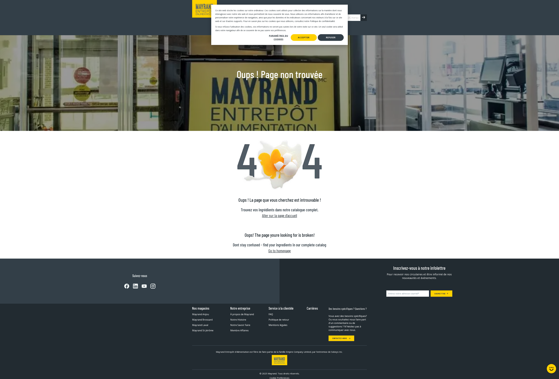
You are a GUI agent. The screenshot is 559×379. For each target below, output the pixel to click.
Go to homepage (279, 250)
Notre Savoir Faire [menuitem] (240, 325)
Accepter (303, 37)
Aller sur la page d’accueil (279, 215)
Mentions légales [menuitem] (278, 325)
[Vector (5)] (151, 286)
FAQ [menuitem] (271, 314)
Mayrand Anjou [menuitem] (200, 314)
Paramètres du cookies (278, 37)
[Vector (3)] (133, 286)
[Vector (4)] (142, 286)
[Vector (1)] (126, 286)
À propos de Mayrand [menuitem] (242, 314)
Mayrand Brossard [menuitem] (202, 319)
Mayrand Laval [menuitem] (200, 325)
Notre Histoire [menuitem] (238, 319)
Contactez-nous (339, 338)
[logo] (204, 17)
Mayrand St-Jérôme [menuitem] (202, 330)
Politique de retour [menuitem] (279, 319)
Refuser (331, 37)
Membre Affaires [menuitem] (239, 330)
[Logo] (279, 360)
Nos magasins (200, 308)
